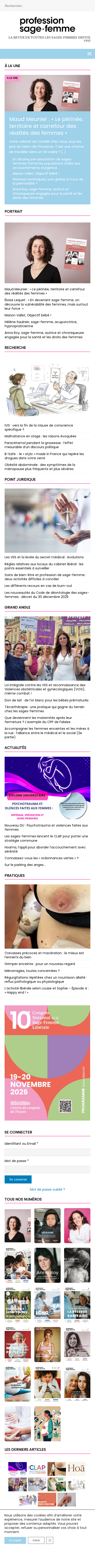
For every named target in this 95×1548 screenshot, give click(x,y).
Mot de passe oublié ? (47, 1189)
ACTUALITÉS (15, 747)
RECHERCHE (15, 347)
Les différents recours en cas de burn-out (38, 585)
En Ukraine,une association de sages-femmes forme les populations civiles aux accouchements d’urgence (46, 163)
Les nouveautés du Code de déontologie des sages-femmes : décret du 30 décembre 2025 (47, 594)
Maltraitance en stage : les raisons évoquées (40, 436)
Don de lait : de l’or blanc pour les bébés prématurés (47, 700)
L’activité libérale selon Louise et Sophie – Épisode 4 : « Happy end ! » (47, 990)
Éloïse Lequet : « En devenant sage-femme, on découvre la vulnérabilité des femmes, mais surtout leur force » (46, 304)
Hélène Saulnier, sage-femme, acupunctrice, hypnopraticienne (41, 324)
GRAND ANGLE (17, 607)
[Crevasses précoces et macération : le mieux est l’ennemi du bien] (47, 916)
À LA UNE (12, 65)
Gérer (36, 1540)
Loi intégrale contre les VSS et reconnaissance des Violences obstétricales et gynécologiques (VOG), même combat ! (45, 689)
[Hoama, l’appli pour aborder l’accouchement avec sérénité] (76, 1469)
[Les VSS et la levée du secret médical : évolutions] (47, 521)
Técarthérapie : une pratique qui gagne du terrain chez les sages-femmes (44, 709)
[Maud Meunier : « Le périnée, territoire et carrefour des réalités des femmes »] (47, 108)
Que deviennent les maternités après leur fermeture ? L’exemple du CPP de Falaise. (38, 719)
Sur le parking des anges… (25, 864)
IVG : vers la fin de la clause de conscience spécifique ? (39, 427)
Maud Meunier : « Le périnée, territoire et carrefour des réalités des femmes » (46, 126)
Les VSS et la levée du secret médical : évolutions (44, 557)
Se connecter (18, 1179)
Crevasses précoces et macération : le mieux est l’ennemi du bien (44, 955)
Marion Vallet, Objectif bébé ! (36, 173)
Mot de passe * (17, 1161)
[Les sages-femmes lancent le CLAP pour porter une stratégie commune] (37, 1469)
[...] (63, 152)
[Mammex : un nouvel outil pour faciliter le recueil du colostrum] (66, 1500)
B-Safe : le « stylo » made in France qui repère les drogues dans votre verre (44, 456)
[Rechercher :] (47, 5)
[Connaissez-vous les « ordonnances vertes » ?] (57, 1484)
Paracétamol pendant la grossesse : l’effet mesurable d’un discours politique (39, 445)
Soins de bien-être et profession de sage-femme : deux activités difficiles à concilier (45, 577)
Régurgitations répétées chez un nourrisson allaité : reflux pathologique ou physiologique (46, 979)
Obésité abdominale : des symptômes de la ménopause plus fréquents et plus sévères (40, 466)
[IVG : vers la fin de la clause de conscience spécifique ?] (47, 389)
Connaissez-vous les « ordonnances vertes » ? (42, 858)
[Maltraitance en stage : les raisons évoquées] (47, 1500)
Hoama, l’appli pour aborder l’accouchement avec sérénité (45, 849)
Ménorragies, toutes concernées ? (32, 970)
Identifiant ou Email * (21, 1143)
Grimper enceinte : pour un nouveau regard (40, 964)
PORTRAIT (14, 211)
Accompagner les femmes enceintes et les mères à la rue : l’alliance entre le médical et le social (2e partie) (47, 732)
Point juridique (20, 479)
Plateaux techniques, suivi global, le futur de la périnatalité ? (48, 181)
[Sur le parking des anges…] (27, 1500)
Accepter (15, 1540)
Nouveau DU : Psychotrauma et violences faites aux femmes (46, 827)
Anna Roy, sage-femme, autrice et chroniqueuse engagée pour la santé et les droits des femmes (47, 193)
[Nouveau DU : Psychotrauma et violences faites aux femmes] (47, 789)
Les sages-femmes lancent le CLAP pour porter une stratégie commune (46, 838)
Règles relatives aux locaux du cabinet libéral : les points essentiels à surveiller (44, 566)
